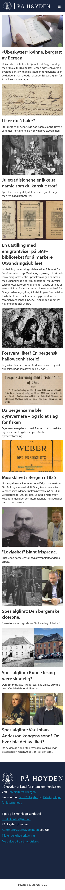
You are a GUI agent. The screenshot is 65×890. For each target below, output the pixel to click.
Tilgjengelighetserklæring (18, 835)
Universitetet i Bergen (21, 792)
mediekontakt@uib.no (16, 819)
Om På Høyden (28, 797)
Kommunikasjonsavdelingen (20, 830)
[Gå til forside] (26, 6)
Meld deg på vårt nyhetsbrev (20, 841)
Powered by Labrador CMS (32, 884)
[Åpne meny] (59, 6)
